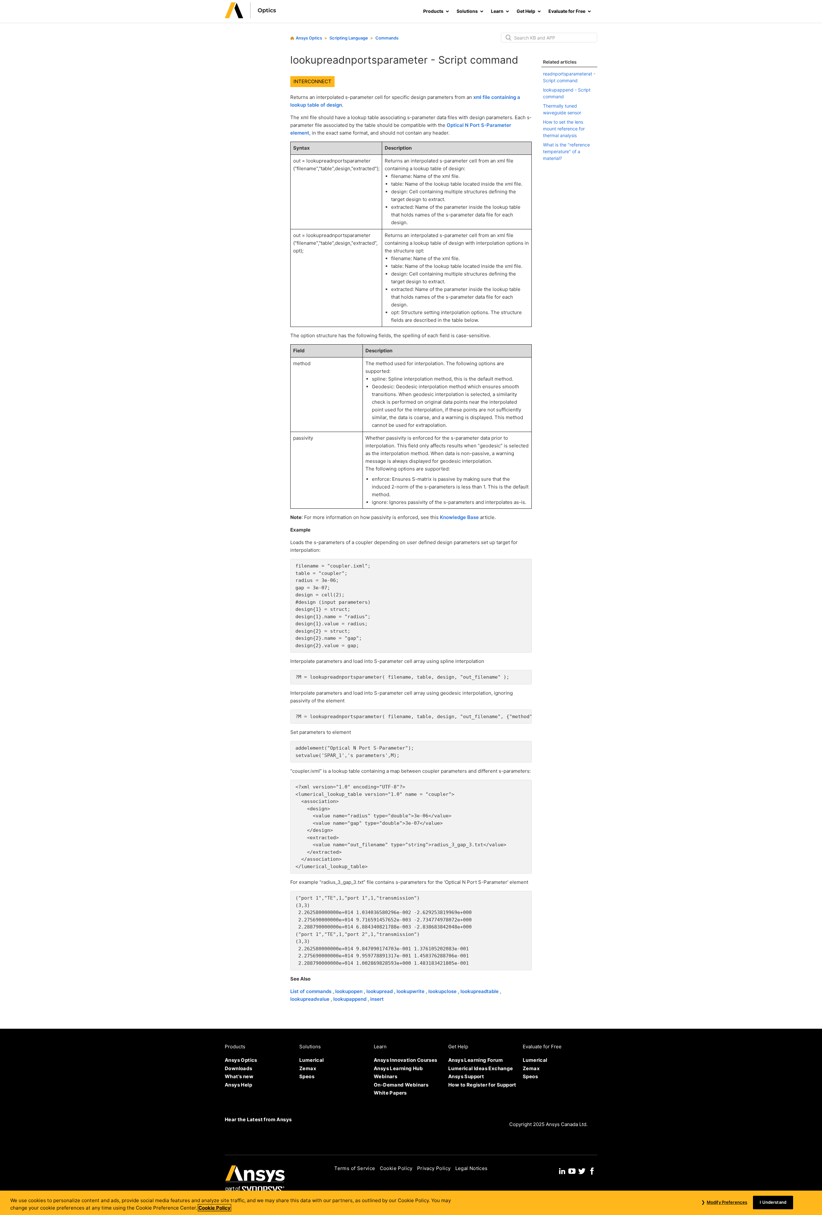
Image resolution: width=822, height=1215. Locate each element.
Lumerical (311, 1060)
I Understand (773, 1202)
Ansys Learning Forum (475, 1060)
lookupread (380, 991)
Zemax (307, 1068)
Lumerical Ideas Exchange (480, 1068)
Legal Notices (471, 1168)
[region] (411, 1203)
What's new (239, 1076)
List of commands (311, 991)
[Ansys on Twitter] (581, 1170)
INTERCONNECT (312, 81)
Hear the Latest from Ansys (258, 1119)
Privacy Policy (434, 1168)
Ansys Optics (309, 37)
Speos (306, 1076)
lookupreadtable (480, 991)
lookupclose (443, 991)
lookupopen (349, 991)
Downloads (238, 1068)
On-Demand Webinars (401, 1085)
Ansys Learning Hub (398, 1068)
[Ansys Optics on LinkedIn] (562, 1170)
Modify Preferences (727, 1202)
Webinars (385, 1076)
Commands (386, 37)
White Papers (390, 1093)
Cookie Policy (396, 1168)
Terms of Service (354, 1168)
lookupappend (350, 999)
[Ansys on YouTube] (571, 1170)
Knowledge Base (459, 517)
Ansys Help (238, 1085)
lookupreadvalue (310, 999)
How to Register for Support (482, 1085)
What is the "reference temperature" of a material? (566, 151)
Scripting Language (348, 37)
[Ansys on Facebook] (592, 1170)
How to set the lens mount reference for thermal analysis (564, 128)
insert (377, 999)
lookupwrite (411, 991)
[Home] (250, 16)
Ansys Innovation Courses (405, 1060)
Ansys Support (466, 1076)
